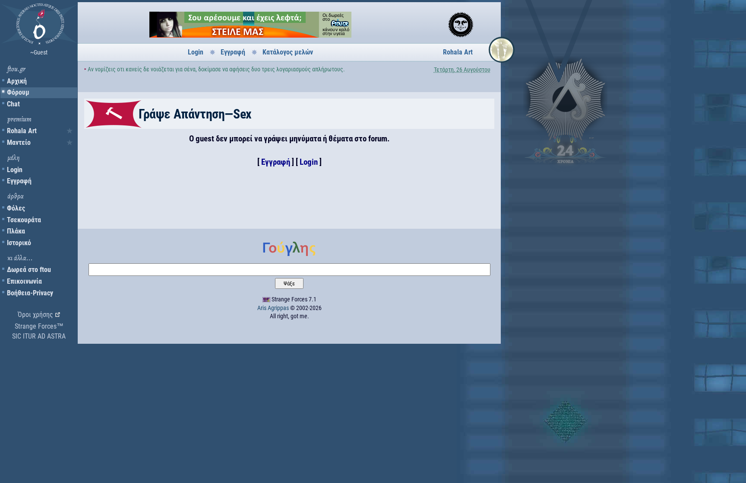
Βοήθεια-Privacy (30, 293)
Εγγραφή (19, 181)
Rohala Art (22, 131)
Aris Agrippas (273, 307)
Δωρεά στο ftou (29, 269)
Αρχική (17, 81)
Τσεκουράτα (24, 220)
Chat (13, 104)
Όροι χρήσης (35, 314)
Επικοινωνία (24, 281)
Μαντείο (19, 142)
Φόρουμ (18, 92)
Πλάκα (16, 231)
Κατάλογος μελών (287, 52)
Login (14, 170)
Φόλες (16, 208)
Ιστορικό (19, 243)
